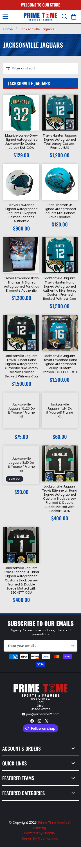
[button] (5, 16)
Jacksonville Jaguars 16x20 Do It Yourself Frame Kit (21, 410)
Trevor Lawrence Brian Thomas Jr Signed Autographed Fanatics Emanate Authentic (21, 284)
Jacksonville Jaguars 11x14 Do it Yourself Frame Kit (59, 410)
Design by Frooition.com (40, 838)
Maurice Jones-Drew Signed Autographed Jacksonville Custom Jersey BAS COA (21, 141)
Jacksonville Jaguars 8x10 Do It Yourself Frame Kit (21, 465)
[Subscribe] (72, 645)
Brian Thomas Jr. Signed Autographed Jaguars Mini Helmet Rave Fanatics (60, 211)
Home (8, 29)
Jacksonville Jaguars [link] (37, 29)
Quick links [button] (14, 763)
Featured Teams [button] (18, 778)
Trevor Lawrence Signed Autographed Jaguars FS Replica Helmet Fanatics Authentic (21, 213)
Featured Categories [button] (23, 792)
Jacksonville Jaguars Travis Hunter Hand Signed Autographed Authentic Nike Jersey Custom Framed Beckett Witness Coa (59, 288)
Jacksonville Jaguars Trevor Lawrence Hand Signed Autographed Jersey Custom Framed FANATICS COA (60, 364)
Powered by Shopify (39, 833)
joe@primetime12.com (42, 714)
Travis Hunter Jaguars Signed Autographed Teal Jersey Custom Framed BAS (60, 141)
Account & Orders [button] (21, 748)
